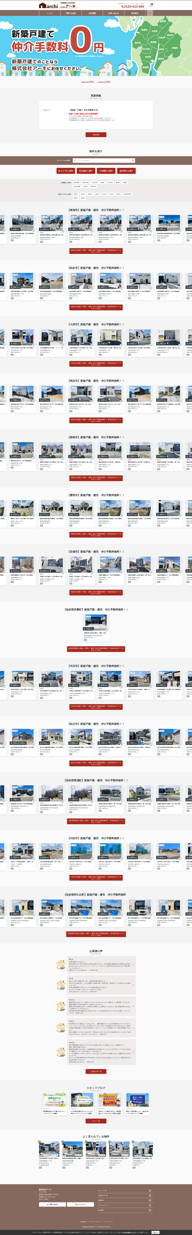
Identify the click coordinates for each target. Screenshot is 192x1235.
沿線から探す (87, 171)
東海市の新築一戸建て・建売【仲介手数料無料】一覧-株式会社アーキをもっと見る (96, 251)
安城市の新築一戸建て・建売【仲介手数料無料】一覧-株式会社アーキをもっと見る (96, 592)
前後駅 (125, 182)
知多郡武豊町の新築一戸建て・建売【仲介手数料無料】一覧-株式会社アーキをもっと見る (96, 649)
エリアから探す (67, 171)
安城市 (83, 198)
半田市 (104, 194)
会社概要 (92, 13)
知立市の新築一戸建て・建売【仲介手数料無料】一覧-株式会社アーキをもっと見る (96, 763)
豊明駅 (118, 182)
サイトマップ (109, 1221)
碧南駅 (102, 182)
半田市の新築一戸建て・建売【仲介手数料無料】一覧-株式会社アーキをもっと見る (96, 707)
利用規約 (83, 1221)
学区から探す (127, 171)
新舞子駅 (93, 186)
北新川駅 (94, 182)
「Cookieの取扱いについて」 (129, 1232)
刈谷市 (97, 194)
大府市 (111, 194)
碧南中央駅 (85, 182)
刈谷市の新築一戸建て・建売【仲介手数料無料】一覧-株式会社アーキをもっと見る (96, 878)
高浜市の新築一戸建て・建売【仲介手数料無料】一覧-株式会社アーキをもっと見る (96, 420)
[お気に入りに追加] (4, 230)
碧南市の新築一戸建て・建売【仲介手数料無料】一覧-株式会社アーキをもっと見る (96, 478)
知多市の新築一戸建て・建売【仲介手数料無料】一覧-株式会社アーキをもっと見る (96, 307)
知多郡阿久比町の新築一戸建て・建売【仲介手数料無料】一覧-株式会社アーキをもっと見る (96, 934)
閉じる (155, 1232)
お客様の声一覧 (96, 1071)
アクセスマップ (103, 1205)
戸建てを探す (71, 13)
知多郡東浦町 (127, 194)
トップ (49, 13)
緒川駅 (86, 186)
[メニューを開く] (150, 13)
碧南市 (76, 194)
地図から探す (107, 171)
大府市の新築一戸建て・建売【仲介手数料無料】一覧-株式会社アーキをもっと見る (96, 364)
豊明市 (76, 198)
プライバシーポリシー (95, 1221)
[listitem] (52, 229)
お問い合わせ (113, 13)
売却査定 (134, 13)
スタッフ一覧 (102, 1190)
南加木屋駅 (77, 186)
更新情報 (96, 135)
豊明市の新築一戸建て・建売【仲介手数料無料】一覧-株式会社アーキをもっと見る (96, 535)
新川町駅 (76, 182)
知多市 (83, 194)
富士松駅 (110, 182)
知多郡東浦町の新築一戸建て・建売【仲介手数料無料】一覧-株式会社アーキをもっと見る (96, 821)
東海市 (90, 194)
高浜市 (118, 194)
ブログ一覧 (96, 1121)
